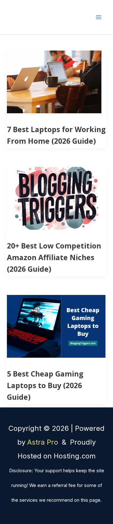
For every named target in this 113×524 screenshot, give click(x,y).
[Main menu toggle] (98, 17)
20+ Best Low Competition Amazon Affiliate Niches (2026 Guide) (54, 257)
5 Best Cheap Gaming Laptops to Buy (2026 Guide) (45, 385)
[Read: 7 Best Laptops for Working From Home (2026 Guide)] (54, 81)
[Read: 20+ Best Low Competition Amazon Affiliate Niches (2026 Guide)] (56, 198)
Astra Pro (43, 442)
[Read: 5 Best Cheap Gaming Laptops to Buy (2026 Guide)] (56, 326)
